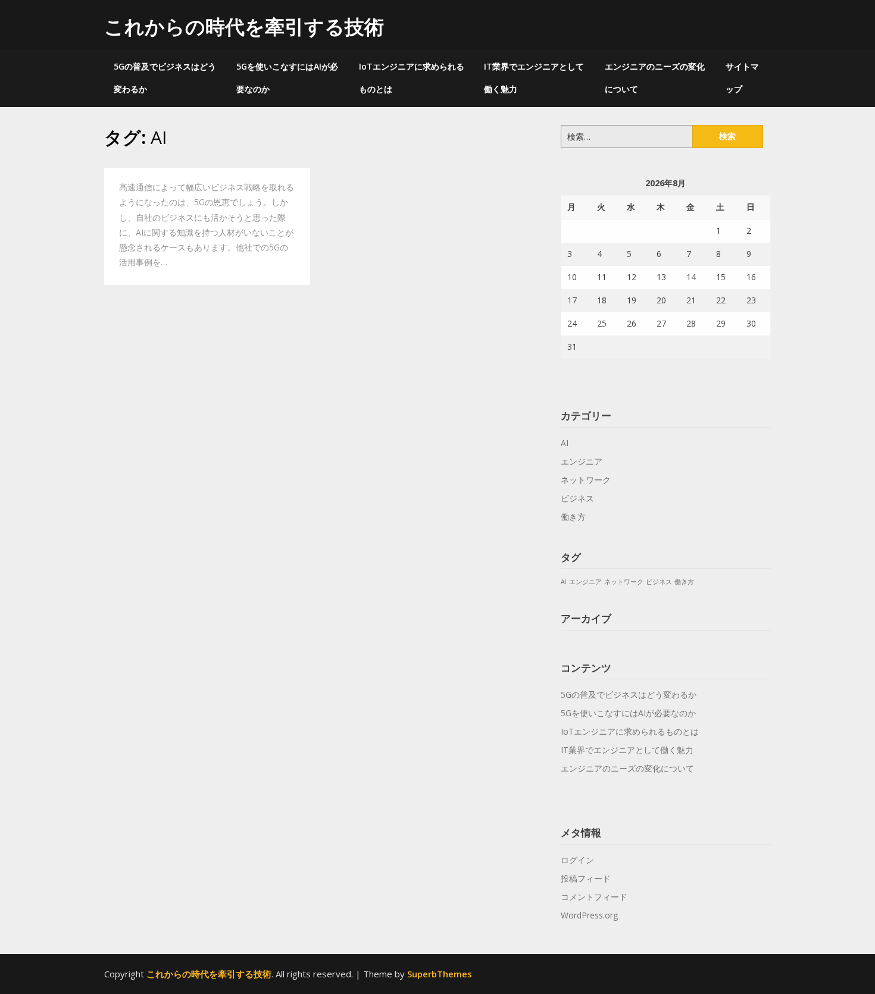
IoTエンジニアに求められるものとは (411, 78)
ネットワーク (586, 479)
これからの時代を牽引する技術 (244, 26)
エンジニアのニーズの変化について (655, 78)
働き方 (573, 516)
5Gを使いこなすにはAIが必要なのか (287, 78)
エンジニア (581, 461)
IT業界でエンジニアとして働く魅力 (534, 78)
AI (564, 443)
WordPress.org (589, 915)
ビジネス (577, 498)
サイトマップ (742, 78)
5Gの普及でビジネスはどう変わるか (165, 78)
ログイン (577, 860)
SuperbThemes (439, 974)
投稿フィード (586, 878)
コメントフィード (594, 896)
